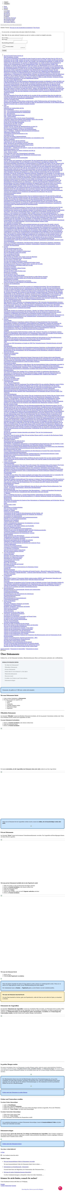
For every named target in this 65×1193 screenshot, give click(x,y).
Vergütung (6, 285)
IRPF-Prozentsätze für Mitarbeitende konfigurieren (39, 75)
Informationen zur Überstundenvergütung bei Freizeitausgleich (42, 184)
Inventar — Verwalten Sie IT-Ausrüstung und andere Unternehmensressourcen (32, 586)
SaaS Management (47, 578)
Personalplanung (8, 346)
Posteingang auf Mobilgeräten (46, 96)
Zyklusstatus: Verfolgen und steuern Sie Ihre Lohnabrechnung (29, 290)
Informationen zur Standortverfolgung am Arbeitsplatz (30, 163)
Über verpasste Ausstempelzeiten (33, 174)
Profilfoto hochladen (38, 89)
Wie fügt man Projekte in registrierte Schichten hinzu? (17, 251)
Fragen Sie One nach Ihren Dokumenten (14, 122)
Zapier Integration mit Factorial (11, 559)
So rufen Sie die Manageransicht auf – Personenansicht (17, 258)
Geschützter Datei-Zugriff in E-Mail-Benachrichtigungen (43, 368)
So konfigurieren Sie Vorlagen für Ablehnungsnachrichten (39, 418)
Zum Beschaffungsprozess (54, 337)
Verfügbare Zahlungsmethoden (11, 622)
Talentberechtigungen (34, 453)
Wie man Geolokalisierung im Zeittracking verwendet (23, 166)
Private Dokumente (10, 669)
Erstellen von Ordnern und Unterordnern (16, 678)
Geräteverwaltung (14, 579)
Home (5, 6)
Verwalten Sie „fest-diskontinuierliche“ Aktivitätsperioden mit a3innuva (32, 305)
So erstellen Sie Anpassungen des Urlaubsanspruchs (38, 227)
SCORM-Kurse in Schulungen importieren (14, 538)
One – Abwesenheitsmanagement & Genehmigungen (17, 112)
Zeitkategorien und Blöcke (19, 184)
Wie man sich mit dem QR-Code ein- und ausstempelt (22, 167)
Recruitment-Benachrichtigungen (12, 595)
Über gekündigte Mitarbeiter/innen (12, 395)
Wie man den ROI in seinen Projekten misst (15, 271)
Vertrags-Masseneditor (9, 399)
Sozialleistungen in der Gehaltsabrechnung (25, 316)
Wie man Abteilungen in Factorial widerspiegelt (43, 388)
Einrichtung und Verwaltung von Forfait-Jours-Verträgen (18, 180)
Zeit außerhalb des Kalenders (11, 224)
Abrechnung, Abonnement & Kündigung (14, 613)
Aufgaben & (7, 431)
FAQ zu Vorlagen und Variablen (33, 371)
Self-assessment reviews (10, 472)
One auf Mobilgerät (9, 109)
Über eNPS (10, 480)
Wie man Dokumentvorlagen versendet (32, 373)
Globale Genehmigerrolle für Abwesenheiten (27, 232)
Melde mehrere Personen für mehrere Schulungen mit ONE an (19, 150)
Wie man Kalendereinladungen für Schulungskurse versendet (19, 533)
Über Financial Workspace (10, 322)
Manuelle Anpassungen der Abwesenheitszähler (16, 157)
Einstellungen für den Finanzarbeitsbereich (45, 326)
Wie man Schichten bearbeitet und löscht (18, 197)
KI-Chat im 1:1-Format (21, 494)
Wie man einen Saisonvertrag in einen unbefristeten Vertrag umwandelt (33, 399)
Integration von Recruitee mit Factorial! (13, 564)
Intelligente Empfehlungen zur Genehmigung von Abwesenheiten (38, 234)
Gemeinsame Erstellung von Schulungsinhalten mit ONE (18, 531)
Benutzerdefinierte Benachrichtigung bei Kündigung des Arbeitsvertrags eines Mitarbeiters (41, 446)
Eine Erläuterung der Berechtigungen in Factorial (34, 450)
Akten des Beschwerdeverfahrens (38, 486)
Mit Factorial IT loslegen (10, 578)
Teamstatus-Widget (36, 176)
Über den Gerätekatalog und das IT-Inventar (43, 585)
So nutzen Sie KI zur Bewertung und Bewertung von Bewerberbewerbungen (33, 418)
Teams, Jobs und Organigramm (11, 382)
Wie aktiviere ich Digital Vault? (11, 378)
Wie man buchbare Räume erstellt (33, 435)
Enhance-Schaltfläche (9, 139)
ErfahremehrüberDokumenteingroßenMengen (14, 1092)
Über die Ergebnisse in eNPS (47, 479)
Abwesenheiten (8, 205)
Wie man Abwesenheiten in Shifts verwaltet (27, 203)
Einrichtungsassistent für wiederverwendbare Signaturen (25, 361)
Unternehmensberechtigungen (47, 453)
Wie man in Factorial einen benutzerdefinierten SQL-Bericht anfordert (21, 643)
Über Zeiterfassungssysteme (19, 164)
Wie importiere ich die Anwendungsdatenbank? (26, 411)
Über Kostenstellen (53, 322)
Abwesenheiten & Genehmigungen (12, 222)
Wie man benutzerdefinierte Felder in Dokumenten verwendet (46, 364)
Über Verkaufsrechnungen (39, 343)
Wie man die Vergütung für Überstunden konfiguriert (23, 173)
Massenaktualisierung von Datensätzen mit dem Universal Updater (42, 391)
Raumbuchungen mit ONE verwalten (13, 123)
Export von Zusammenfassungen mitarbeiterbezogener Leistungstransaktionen (30, 314)
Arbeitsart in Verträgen (53, 402)
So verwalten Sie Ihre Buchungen (50, 435)
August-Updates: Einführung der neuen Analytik (31, 457)
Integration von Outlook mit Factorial (13, 557)
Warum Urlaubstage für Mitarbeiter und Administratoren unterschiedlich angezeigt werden (40, 239)
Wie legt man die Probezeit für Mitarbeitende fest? (23, 387)
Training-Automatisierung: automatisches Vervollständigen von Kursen (21, 523)
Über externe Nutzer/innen (53, 450)
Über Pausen (36, 27)
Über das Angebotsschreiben (46, 411)
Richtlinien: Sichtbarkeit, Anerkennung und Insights (17, 606)
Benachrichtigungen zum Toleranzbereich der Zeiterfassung (19, 593)
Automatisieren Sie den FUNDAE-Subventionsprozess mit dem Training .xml (23, 513)
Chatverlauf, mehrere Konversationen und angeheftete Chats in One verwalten (23, 119)
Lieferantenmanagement (25, 340)
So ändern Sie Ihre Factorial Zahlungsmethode (15, 619)
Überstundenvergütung (27, 170)
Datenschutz (8, 1185)
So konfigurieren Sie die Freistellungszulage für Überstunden (49, 210)
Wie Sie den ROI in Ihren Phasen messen (14, 275)
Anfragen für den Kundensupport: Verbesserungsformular (18, 629)
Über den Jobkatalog (9, 384)
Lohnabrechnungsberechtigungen (20, 455)
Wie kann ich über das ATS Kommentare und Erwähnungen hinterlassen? (24, 408)
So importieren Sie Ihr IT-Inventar (22, 582)
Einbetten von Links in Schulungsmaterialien (15, 518)
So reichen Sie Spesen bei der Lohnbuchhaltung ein (22, 289)
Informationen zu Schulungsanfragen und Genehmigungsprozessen (20, 517)
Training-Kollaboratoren (10, 544)
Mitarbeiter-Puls (8, 499)
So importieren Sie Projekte (11, 273)
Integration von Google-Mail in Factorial (14, 555)
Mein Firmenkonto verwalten (11, 57)
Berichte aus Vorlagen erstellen (27, 459)
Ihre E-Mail (5, 38)
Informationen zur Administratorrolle (13, 445)
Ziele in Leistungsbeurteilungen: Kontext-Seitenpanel (36, 470)
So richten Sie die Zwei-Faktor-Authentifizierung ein (31, 68)
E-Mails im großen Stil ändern (44, 77)
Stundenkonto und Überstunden (45, 173)
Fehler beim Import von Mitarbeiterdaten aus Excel (40, 65)
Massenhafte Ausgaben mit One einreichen (14, 140)
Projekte (6, 246)
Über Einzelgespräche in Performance (43, 466)
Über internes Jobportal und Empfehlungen (30, 407)
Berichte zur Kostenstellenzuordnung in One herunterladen (18, 128)
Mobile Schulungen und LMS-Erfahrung (14, 535)
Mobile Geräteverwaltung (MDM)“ (33, 578)
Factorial (14, 1185)
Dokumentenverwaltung (10, 363)
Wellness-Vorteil (44, 310)
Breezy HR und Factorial (10, 562)
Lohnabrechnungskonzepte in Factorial (13, 286)
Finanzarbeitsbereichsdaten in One (12, 125)
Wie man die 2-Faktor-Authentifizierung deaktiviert (16, 69)
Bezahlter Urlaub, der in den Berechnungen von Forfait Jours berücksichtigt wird (38, 186)
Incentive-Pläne (54, 297)
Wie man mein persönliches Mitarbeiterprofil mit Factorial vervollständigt (32, 81)
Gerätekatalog (50, 584)
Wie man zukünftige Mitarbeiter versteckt (49, 384)
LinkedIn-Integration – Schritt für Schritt (26, 572)
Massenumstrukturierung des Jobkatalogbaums (15, 390)
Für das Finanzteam (58, 333)
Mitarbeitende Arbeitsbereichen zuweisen (37, 390)
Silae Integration (8, 302)
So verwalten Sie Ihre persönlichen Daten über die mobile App (45, 95)
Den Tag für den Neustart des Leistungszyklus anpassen (47, 312)
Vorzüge (6, 309)
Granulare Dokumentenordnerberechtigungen (15, 452)
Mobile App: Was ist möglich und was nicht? (15, 75)
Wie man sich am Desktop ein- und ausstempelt (48, 167)
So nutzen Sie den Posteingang (21, 409)
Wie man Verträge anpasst (57, 395)
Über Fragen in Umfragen (35, 480)
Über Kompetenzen (23, 490)
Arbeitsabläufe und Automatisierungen (13, 442)
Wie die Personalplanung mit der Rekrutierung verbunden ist (39, 350)
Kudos (5, 503)
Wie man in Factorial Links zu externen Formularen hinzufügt (19, 103)
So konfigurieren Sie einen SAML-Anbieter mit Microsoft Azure (45, 60)
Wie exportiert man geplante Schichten (18, 198)
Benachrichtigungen (9, 588)
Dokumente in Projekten (10, 266)
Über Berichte (15, 457)
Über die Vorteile (28, 312)
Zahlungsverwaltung (9, 340)
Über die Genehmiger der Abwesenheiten (28, 229)
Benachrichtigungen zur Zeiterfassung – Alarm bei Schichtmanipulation (30, 181)
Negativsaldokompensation (10, 186)
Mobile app (7, 94)
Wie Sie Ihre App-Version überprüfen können (27, 96)
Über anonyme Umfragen (10, 482)
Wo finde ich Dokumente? (12, 665)
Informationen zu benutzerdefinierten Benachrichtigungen (35, 443)
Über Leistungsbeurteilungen (23, 467)
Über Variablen (20, 371)
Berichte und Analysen (9, 456)
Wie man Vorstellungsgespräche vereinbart (14, 418)
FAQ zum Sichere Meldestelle (22, 486)
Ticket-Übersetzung (9, 610)
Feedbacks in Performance (56, 470)
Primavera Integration (13, 303)
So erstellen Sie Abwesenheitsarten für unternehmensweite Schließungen (30, 231)
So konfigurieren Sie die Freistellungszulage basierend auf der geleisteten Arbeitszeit (32, 209)
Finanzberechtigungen (34, 455)
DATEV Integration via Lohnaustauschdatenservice (25, 302)
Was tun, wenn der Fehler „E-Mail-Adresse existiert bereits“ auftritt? (21, 101)
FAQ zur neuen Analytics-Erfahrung (53, 457)
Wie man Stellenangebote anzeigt (12, 414)
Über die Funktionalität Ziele (11, 490)
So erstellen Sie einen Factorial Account (30, 58)
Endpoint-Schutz (24, 579)
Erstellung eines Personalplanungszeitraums (28, 347)
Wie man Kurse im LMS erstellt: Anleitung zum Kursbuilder (19, 525)
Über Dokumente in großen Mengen (22, 364)
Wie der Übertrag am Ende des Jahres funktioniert (33, 217)
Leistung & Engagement (10, 462)
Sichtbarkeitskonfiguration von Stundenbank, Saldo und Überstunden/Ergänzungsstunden (40, 190)
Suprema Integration (9, 554)
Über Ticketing (7, 602)
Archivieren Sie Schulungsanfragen (13, 545)
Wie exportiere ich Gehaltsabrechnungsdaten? (35, 286)
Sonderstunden (43, 171)
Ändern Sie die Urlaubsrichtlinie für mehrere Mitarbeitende (49, 220)
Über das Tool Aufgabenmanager (44, 432)
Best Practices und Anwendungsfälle (29, 334)
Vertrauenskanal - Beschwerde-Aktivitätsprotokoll (28, 487)
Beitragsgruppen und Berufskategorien (21, 388)
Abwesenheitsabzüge (9, 241)
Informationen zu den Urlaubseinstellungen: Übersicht (17, 207)
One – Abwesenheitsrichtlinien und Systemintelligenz (17, 111)
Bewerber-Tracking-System (11, 404)
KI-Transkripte (47, 494)
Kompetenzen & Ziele (9, 489)
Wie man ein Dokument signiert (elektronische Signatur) (18, 357)
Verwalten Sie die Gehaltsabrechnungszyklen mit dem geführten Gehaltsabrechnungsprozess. (34, 298)
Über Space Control (9, 435)
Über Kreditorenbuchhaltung (43, 339)
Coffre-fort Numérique (9, 377)
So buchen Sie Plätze (19, 435)
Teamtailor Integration (9, 561)
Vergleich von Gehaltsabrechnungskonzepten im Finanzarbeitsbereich (31, 327)
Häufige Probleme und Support (11, 334)
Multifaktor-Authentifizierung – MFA (54, 68)
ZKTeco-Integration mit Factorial (26, 571)
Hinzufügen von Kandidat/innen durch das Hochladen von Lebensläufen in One (24, 137)
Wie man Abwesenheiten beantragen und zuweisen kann (33, 224)
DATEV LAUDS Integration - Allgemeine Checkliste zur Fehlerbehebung (32, 305)
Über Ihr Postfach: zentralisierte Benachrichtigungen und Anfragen (36, 82)
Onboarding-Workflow (9, 439)
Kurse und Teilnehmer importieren (12, 527)
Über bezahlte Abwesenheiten (14, 234)
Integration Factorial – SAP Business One (46, 572)
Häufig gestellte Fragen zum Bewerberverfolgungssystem (21, 416)
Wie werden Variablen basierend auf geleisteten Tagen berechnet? (34, 297)
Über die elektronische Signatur (17, 358)
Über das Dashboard (9, 81)
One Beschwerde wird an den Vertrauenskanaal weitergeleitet (19, 153)
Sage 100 (53, 305)
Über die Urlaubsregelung (34, 214)
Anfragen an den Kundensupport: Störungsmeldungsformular (19, 632)
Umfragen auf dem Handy (51, 482)
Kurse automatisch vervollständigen (13, 524)
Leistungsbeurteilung (9, 463)
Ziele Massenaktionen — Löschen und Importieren (41, 490)
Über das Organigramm (20, 384)
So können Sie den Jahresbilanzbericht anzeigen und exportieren (37, 201)
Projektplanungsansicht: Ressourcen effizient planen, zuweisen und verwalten (23, 263)
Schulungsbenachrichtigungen (11, 592)
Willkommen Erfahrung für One (12, 132)
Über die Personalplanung (10, 347)
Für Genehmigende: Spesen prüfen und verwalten (40, 333)
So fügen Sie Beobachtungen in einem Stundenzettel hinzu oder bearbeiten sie (36, 177)
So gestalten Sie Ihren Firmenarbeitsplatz (49, 62)
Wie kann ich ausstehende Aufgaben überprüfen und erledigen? (19, 432)
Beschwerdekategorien (53, 486)
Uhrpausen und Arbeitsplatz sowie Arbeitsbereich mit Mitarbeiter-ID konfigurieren (24, 191)
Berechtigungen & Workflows (11, 438)
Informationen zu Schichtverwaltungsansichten (15, 196)
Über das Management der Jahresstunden (41, 397)
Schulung (6, 506)
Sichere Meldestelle (9, 484)
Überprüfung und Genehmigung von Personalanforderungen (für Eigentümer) (35, 348)
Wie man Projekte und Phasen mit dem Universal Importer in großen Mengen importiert (26, 276)
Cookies (3, 1185)
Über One (6, 106)
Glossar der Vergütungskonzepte (33, 295)
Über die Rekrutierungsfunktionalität (33, 405)
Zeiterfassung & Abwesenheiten (12, 156)
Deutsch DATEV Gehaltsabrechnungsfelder (19, 307)
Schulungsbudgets (8, 534)
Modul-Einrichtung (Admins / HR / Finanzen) (29, 331)
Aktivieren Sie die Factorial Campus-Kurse (14, 550)
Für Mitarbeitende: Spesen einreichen (18, 333)
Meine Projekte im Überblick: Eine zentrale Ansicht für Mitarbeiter (20, 256)
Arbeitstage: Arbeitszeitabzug (32, 244)
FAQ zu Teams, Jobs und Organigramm (41, 385)
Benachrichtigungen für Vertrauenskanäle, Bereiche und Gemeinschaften (22, 589)
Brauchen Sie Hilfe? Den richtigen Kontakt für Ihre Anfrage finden (20, 646)
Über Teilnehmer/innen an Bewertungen (47, 465)
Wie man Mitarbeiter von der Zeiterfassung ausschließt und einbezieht (37, 162)
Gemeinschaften (8, 473)
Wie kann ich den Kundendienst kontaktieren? (21, 27)
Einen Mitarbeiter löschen (35, 401)
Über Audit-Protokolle (14, 62)
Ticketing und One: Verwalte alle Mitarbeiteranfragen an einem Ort (20, 126)
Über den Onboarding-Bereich (42, 414)
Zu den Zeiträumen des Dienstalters (18, 213)
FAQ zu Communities (55, 474)
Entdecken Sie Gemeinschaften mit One (14, 108)
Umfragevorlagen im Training (11, 521)
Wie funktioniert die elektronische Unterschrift (36, 358)
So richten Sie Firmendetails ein (12, 58)
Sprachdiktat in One (9, 135)
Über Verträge (24, 395)
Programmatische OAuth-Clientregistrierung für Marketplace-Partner (21, 567)
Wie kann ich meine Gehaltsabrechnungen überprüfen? (45, 365)
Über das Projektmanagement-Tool (12, 248)
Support (6, 8)
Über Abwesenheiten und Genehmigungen (48, 228)
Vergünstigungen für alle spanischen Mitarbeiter (48, 316)
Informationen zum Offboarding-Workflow (33, 445)
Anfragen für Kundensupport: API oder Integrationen (17, 630)
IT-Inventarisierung (8, 582)
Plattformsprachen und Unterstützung (47, 101)
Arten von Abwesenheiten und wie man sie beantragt (40, 237)
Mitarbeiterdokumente (11, 673)
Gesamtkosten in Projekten (10, 269)
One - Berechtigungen (9, 113)
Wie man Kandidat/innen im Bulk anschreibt (30, 423)
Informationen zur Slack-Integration (13, 558)
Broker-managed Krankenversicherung (13, 317)
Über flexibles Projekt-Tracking (12, 255)
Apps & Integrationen (9, 552)
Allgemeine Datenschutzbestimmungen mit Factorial (31, 412)
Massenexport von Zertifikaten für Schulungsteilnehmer (18, 528)
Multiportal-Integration (28, 421)
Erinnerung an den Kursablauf (11, 511)
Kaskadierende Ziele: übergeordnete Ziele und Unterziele (34, 491)
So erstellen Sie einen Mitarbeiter (19, 65)
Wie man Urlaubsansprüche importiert (38, 215)
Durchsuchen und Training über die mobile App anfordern (18, 540)
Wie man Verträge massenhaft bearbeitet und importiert (17, 397)
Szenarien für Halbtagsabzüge (47, 244)
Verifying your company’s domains (28, 77)
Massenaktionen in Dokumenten (21, 368)
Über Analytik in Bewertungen (11, 465)
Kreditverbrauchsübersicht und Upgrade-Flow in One (17, 120)
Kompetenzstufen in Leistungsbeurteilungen (37, 469)
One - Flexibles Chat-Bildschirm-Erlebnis (14, 115)
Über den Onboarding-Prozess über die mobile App (17, 95)
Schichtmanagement (9, 194)
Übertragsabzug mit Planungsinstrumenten (14, 244)
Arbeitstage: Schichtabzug (53, 242)
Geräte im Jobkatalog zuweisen (39, 582)
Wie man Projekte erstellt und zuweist (13, 249)
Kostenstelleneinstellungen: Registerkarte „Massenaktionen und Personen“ (41, 324)
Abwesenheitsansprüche (31, 228)
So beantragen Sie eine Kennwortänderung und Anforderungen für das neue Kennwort (33, 86)
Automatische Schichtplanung (45, 203)
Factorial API (7, 568)
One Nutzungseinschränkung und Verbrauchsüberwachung (18, 145)
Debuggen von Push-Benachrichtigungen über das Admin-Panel (48, 74)
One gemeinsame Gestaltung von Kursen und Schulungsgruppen (20, 129)
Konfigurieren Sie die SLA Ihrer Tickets (14, 612)
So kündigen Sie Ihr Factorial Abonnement (14, 617)
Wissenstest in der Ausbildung (11, 520)
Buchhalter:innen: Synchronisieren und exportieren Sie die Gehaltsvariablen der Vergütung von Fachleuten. (32, 295)
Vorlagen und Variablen (10, 354)
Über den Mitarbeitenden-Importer (29, 78)
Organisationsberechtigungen (11, 453)
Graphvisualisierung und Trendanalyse (36, 323)
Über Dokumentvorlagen (10, 371)
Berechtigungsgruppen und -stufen (12, 449)
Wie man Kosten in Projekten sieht (12, 259)
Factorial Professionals (42, 292)
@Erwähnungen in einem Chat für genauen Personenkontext (19, 118)
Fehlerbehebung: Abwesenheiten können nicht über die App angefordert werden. (33, 237)
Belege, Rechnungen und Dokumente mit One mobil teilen (18, 143)
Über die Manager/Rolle (33, 384)
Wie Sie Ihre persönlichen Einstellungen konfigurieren (36, 84)
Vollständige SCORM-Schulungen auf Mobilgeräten (17, 541)
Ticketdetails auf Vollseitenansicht (12, 605)
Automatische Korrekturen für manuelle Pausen (31, 183)
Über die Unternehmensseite (28, 414)
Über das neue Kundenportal (11, 620)
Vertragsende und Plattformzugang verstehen (49, 398)
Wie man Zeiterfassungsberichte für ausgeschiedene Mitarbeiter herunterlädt (33, 187)
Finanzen (6, 319)
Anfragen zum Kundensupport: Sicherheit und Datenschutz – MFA (20, 637)
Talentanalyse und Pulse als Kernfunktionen (15, 469)
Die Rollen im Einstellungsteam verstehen (46, 387)
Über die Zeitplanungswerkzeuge (22, 200)
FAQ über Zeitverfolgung (29, 169)
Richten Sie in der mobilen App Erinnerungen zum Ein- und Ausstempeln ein (40, 179)
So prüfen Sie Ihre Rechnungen (12, 615)
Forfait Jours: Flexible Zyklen (53, 217)
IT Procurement (20, 578)
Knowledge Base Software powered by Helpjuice (32, 1189)
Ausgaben (6, 330)
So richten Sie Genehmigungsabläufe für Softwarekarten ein (33, 337)
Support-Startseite (5, 648)
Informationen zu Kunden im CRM (23, 343)
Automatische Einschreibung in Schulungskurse (16, 547)
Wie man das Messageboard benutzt (38, 409)
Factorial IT (7, 576)
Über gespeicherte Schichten (50, 200)
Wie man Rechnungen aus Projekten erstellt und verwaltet (18, 265)
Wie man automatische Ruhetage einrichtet (39, 198)
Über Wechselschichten (37, 200)
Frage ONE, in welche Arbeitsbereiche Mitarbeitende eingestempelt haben (22, 154)
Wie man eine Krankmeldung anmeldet (17, 237)
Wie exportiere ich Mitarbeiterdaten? (29, 62)
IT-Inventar (6, 581)
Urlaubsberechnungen (23, 215)
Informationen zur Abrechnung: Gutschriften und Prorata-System (20, 616)
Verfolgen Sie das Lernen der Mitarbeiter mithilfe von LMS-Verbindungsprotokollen (25, 530)
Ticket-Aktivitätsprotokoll (10, 609)
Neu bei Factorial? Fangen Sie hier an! (13, 55)
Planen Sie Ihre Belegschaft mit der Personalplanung (31, 329)
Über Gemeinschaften (44, 474)
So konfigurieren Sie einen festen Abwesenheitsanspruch (33, 208)
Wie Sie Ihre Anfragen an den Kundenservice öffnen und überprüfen (21, 625)
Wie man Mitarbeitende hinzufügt (36, 85)
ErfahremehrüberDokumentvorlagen (12, 1143)
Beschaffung (7, 336)
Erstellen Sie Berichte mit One (11, 459)
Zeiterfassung (7, 159)
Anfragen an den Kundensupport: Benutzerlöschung (17, 639)
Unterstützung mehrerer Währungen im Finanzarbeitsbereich (32, 322)
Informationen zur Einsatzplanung (12, 201)
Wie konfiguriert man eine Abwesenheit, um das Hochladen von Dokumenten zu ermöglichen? (33, 217)
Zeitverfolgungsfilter (9, 187)
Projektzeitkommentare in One (11, 149)
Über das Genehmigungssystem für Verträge (40, 395)
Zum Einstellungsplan (41, 425)
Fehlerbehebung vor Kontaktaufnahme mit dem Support (18, 642)
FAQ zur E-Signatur (54, 358)
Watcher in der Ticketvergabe (11, 608)
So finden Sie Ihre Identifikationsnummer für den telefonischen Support (21, 644)
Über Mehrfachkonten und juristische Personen (41, 69)
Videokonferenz (40, 494)
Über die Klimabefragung (23, 482)
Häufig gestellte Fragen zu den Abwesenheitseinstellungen (42, 213)
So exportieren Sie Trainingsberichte (13, 516)
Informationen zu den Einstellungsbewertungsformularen (50, 416)
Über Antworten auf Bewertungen (28, 465)
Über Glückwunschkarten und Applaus (28, 474)
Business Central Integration (11, 571)
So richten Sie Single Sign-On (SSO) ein (50, 58)
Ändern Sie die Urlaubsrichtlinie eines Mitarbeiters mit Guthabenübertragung (30, 219)
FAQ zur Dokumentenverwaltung (37, 367)
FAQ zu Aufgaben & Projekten (11, 254)
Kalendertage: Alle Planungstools (25, 242)
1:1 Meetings (7, 493)
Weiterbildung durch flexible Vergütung (50, 467)
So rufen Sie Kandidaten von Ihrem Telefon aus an (47, 421)
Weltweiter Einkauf (33, 579)
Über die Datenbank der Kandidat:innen (14, 405)
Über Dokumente (8, 364)
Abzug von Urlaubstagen (10, 242)
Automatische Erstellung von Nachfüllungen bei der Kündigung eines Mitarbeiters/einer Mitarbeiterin (33, 401)
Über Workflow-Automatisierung (12, 443)
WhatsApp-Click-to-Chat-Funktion (53, 412)
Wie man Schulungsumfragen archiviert (14, 551)
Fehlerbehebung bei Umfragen (11, 483)
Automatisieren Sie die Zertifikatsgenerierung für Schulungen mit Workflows (23, 514)
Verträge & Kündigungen (10, 394)
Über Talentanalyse (35, 467)
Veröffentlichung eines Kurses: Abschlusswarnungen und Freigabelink (21, 537)
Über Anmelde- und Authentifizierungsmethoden (40, 61)
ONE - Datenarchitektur (10, 116)
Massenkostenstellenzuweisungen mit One (14, 146)
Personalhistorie (8, 323)
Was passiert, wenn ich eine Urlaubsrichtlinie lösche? (17, 211)
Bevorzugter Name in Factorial (25, 89)
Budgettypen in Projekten (10, 272)
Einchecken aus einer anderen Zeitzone (45, 188)
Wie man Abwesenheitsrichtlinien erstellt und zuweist (44, 207)
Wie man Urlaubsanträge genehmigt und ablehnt (43, 225)
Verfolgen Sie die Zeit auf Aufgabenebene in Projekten (17, 280)
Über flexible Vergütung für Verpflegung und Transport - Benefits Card (21, 310)
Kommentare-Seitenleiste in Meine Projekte (15, 268)
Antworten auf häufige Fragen (11, 99)
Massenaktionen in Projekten (11, 279)
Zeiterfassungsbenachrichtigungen (12, 179)
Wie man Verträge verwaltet (49, 401)
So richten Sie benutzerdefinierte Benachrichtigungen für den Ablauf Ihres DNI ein (24, 448)
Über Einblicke (7, 457)
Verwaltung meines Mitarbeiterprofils (13, 79)
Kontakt (3, 1184)
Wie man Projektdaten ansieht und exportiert (15, 252)
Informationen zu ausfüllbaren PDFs (33, 374)
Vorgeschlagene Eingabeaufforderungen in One (16, 133)
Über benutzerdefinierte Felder (30, 64)
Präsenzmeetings (31, 494)
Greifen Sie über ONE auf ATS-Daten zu (25, 425)
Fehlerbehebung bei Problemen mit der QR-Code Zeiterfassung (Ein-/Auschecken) (33, 188)
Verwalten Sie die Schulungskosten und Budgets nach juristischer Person (22, 542)
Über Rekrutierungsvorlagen (50, 405)
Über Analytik (38, 459)
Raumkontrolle (7, 433)
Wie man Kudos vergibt (10, 504)
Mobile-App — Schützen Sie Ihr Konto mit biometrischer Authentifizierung (33, 97)
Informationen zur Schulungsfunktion (13, 507)
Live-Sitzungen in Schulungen (11, 548)
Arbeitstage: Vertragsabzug (40, 242)
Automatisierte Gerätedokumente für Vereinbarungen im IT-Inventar (29, 584)
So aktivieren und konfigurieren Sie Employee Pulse (17, 500)
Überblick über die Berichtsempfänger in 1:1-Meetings (26, 496)
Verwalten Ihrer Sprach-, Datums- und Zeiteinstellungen (34, 88)
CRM (5, 341)
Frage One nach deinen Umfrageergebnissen (15, 136)
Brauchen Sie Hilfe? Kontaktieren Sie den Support (16, 623)
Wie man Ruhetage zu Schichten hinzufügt (39, 197)
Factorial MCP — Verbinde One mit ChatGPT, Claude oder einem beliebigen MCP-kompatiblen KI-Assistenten (32, 147)
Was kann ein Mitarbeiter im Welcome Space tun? (28, 71)
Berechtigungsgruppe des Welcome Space (14, 440)
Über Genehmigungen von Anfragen (24, 415)
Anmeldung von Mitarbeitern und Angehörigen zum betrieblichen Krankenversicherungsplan (27, 313)
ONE (5, 105)
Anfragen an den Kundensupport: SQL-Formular (16, 633)
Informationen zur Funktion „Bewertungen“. (23, 466)
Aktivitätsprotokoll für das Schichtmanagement (26, 204)
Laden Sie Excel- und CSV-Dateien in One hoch (16, 142)
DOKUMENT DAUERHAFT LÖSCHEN (16, 671)
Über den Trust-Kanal (9, 486)
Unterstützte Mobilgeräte (10, 96)
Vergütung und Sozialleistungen (12, 283)
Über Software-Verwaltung (10, 337)
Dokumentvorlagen (8, 370)
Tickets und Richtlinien (9, 600)
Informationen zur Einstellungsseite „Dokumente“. (16, 367)
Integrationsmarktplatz (9, 569)
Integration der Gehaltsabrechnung (12, 300)
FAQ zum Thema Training (10, 508)
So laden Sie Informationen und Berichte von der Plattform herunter (47, 102)
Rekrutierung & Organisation (11, 380)
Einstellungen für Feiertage (23, 176)
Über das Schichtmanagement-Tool (36, 196)
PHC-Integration (42, 302)
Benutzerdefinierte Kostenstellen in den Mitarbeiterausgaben (19, 326)
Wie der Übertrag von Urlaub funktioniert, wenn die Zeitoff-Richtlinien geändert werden (26, 221)
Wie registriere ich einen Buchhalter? (27, 292)
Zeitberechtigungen (23, 453)
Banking (16, 340)
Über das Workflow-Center (57, 443)
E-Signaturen (7, 356)
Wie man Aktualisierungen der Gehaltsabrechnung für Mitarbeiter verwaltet (28, 288)
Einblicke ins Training (9, 510)
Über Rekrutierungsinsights (51, 422)
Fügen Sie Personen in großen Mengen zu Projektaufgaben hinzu (20, 282)
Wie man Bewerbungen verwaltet (35, 422)
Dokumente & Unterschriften (11, 353)
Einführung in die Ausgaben (11, 331)
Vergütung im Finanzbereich (19, 323)
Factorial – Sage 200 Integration (27, 303)
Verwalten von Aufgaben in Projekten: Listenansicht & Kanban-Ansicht (22, 262)
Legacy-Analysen (8, 460)
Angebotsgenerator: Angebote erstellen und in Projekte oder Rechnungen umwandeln (25, 278)
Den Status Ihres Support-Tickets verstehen (14, 640)
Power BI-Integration (9, 565)
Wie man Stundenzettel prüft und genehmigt (42, 160)
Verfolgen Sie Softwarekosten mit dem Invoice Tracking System (20, 339)
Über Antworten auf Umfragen (21, 480)
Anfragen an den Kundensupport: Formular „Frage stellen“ (18, 627)
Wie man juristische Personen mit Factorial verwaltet (41, 67)
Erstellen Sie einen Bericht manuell (51, 459)
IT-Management (8, 575)
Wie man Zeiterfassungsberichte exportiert (36, 164)
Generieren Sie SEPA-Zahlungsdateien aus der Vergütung (44, 293)
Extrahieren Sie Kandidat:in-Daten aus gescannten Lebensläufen (40, 426)
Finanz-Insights (7, 320)
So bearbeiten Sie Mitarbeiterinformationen (21, 72)
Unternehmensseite (8, 381)
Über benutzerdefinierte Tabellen (47, 64)
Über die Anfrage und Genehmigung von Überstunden (17, 160)
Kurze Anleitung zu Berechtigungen (13, 450)
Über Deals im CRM (9, 343)
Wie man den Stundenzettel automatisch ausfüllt (48, 169)
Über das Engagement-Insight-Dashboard (52, 480)
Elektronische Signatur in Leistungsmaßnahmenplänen (40, 360)
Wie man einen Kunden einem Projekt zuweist (15, 261)
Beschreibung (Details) (7, 43)
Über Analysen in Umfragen (33, 479)
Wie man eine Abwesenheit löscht (38, 235)
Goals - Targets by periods (10, 152)
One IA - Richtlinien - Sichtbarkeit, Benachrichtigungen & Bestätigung (21, 130)
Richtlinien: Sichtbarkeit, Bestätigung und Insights (16, 603)
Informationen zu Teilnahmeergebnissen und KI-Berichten (44, 500)
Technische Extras (42, 334)
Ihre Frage (4, 39)
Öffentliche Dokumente (11, 667)
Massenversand (9, 676)
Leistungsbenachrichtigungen (11, 599)
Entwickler (41, 579)
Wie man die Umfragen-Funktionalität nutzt (15, 479)
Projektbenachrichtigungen (10, 591)
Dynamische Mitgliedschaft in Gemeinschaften (40, 476)
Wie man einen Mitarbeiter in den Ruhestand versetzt (28, 91)
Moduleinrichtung (35, 340)
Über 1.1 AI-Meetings (9, 494)
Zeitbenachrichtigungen (10, 596)
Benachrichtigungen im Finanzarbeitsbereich (15, 598)
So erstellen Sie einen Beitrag (11, 474)
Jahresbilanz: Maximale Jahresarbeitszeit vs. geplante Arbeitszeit (23, 171)
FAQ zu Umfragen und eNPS (37, 482)
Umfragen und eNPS (9, 477)
